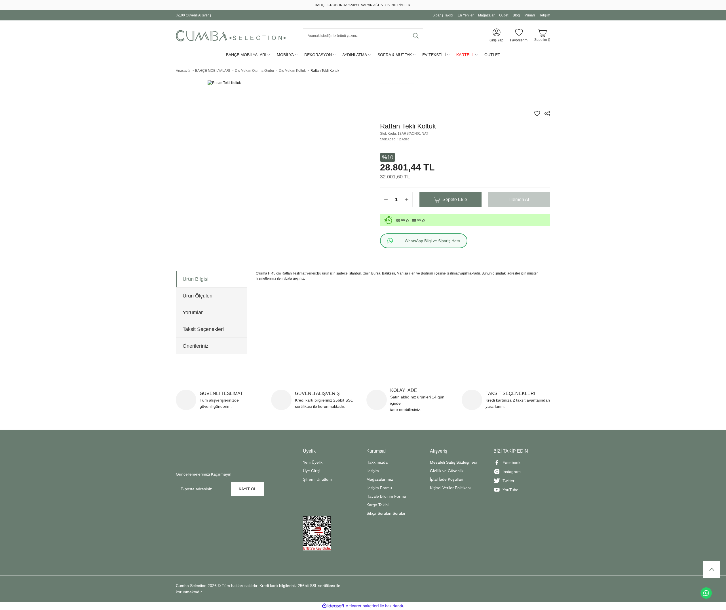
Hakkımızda (377, 462)
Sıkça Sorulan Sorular (386, 513)
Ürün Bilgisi (195, 279)
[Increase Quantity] (406, 199)
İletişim (372, 470)
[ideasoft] (333, 606)
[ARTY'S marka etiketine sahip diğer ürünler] (397, 100)
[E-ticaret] (362, 606)
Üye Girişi (311, 470)
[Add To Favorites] (537, 113)
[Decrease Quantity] (386, 199)
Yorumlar (193, 312)
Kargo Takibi (377, 505)
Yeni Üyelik (312, 462)
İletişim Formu (379, 488)
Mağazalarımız (379, 479)
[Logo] (231, 35)
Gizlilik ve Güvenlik (446, 470)
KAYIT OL (247, 489)
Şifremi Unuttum (317, 479)
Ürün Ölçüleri (197, 296)
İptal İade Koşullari (446, 479)
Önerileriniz (195, 346)
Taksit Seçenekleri (203, 329)
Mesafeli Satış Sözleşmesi (453, 462)
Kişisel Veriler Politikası (450, 488)
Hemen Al (519, 199)
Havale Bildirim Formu (386, 496)
